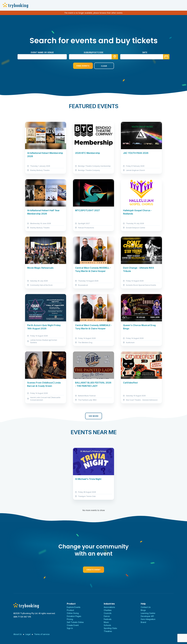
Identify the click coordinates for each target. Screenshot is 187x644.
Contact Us (146, 607)
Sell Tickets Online (75, 622)
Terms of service (42, 634)
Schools (107, 625)
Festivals (107, 619)
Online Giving (73, 613)
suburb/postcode (93, 52)
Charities (108, 610)
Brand (143, 622)
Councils (107, 613)
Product (70, 610)
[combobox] (93, 56)
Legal (27, 634)
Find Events (83, 66)
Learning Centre (148, 613)
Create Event (93, 569)
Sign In (70, 628)
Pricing (70, 619)
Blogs (143, 610)
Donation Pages (74, 616)
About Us (17, 634)
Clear (104, 66)
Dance (107, 616)
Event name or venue (42, 52)
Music (106, 622)
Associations (109, 607)
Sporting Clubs (110, 628)
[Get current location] (115, 56)
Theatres (108, 631)
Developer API (147, 616)
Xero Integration (148, 619)
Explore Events (73, 607)
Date (144, 52)
